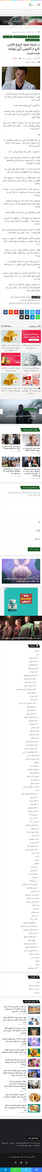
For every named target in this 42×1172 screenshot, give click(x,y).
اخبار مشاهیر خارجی (30, 748)
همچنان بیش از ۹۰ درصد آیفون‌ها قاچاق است (24, 638)
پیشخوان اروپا (8, 37)
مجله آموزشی (35, 891)
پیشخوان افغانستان (33, 769)
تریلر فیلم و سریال (30, 937)
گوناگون (36, 863)
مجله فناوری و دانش (30, 950)
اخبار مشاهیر (35, 738)
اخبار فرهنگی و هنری (30, 717)
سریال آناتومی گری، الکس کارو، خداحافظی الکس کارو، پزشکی (24, 303)
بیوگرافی (36, 762)
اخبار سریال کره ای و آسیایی (26, 689)
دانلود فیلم (33, 804)
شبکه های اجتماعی (31, 825)
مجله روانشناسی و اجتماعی (28, 926)
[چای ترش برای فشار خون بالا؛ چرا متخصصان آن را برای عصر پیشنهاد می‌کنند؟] (34, 1063)
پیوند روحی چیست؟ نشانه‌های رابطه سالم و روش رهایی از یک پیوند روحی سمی (14, 1019)
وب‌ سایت (37, 539)
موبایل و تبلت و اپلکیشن (29, 884)
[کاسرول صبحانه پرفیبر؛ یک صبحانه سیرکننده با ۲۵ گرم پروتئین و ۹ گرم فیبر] (34, 1108)
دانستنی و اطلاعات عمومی (31, 787)
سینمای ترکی (31, 710)
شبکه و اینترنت (34, 842)
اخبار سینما (34, 700)
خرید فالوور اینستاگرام (22, 1143)
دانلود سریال (33, 801)
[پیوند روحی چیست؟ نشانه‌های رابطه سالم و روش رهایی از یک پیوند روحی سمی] (34, 1020)
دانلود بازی (33, 797)
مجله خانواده (35, 905)
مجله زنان (36, 909)
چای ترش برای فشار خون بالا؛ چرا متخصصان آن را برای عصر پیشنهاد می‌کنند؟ (15, 1062)
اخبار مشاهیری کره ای (30, 752)
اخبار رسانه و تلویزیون (20, 37)
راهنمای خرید (33, 874)
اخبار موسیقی (33, 720)
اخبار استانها (33, 661)
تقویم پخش (31, 693)
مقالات (37, 961)
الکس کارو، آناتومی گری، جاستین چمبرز (20, 297)
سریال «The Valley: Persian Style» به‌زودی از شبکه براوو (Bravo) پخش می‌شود (23, 417)
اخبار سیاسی (33, 696)
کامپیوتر (34, 877)
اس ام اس (34, 867)
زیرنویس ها (33, 815)
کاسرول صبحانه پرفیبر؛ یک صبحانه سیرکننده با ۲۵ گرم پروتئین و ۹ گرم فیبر (15, 1107)
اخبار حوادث (33, 672)
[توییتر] (32, 312)
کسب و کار (33, 919)
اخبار (37, 654)
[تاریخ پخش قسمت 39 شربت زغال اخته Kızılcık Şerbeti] (11, 439)
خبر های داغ (35, 780)
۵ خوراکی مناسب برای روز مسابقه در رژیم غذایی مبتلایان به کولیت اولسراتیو (22, 579)
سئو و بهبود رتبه (32, 846)
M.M (35, 59)
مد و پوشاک (33, 881)
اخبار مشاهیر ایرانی (31, 741)
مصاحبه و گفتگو (34, 954)
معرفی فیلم (32, 940)
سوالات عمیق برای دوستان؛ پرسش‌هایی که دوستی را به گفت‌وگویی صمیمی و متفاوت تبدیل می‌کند (15, 1085)
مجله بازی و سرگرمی (32, 898)
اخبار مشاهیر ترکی (31, 745)
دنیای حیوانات (34, 828)
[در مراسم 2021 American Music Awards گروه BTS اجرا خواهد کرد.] (11, 462)
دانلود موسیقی (32, 808)
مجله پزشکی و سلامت (32, 902)
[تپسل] (5, 589)
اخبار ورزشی (33, 724)
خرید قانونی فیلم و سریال (29, 794)
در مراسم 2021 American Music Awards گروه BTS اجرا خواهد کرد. (11, 471)
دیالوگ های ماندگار (33, 832)
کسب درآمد (35, 853)
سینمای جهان (31, 714)
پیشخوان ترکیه (34, 773)
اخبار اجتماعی (33, 658)
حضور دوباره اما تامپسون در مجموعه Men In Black (31, 449)
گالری (37, 856)
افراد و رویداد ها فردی (32, 759)
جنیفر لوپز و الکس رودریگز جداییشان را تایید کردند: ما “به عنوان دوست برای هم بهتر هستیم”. (31, 472)
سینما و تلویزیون (34, 839)
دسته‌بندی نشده (34, 822)
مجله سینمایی (33, 933)
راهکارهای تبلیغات (29, 923)
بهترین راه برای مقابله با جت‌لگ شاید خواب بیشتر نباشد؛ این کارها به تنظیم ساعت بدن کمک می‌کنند (14, 1072)
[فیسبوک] (38, 312)
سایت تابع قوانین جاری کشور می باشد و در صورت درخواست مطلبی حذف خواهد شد (21, 15)
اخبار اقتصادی (33, 665)
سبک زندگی (35, 835)
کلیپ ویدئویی (32, 968)
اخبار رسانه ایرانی (30, 679)
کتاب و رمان (33, 818)
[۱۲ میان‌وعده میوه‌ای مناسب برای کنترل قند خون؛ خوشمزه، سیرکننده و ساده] (34, 1097)
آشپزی (37, 651)
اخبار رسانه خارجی (34, 37)
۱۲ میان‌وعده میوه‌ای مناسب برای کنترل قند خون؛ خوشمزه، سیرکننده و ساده (15, 1096)
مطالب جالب (35, 957)
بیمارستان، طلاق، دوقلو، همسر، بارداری (30, 300)
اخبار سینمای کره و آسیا (27, 703)
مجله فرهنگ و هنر (31, 947)
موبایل (12, 1143)
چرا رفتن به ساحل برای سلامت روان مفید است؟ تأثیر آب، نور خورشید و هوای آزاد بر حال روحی (15, 1009)
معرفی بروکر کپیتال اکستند (24, 1145)
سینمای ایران (31, 707)
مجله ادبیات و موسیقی (32, 895)
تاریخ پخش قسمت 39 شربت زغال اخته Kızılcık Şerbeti (11, 447)
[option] (21, 411)
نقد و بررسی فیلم (30, 943)
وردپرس (36, 992)
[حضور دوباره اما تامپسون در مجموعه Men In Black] (31, 440)
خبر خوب (34, 916)
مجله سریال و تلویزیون (19, 32)
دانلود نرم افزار (32, 811)
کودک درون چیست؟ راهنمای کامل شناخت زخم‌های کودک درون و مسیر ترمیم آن (14, 1030)
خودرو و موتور (34, 783)
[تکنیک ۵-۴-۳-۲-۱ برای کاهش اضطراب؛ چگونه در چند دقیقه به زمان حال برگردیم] (34, 1042)
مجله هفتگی (30, 32)
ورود (37, 982)
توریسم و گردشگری (33, 776)
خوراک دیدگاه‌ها (34, 989)
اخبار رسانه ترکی (30, 682)
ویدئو (37, 964)
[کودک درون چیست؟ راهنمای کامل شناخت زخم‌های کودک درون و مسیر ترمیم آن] (34, 1031)
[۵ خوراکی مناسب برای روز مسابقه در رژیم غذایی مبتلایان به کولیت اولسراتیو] (34, 1053)
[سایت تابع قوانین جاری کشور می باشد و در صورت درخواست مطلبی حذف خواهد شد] (21, 21)
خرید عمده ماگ (35, 1143)
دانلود (37, 790)
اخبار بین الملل (32, 668)
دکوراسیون (33, 870)
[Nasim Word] (31, 4)
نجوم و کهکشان (32, 888)
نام (39, 522)
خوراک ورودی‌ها (34, 985)
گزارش (37, 860)
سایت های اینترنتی (31, 849)
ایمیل (38, 530)
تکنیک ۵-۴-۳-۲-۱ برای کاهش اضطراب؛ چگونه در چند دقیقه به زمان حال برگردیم (14, 1041)
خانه (36, 32)
